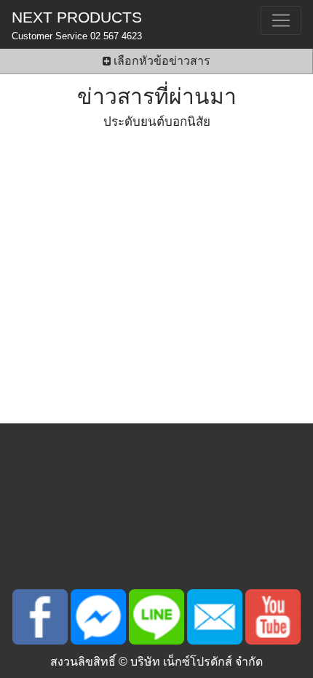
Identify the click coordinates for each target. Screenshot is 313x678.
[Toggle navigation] (281, 20)
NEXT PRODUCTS (77, 25)
